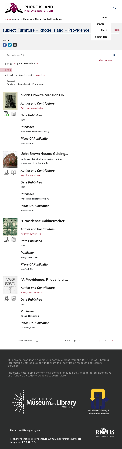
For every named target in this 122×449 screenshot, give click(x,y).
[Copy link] (15, 45)
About (104, 30)
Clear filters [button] (40, 75)
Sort (7, 64)
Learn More (59, 375)
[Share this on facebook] (5, 44)
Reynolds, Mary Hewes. (31, 175)
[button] (114, 8)
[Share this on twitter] (10, 44)
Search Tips (101, 37)
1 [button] (106, 341)
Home (104, 17)
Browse (100, 24)
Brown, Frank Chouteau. (31, 292)
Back (117, 30)
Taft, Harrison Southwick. (32, 108)
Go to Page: (70, 340)
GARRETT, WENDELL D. (31, 234)
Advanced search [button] (106, 60)
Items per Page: (25, 340)
